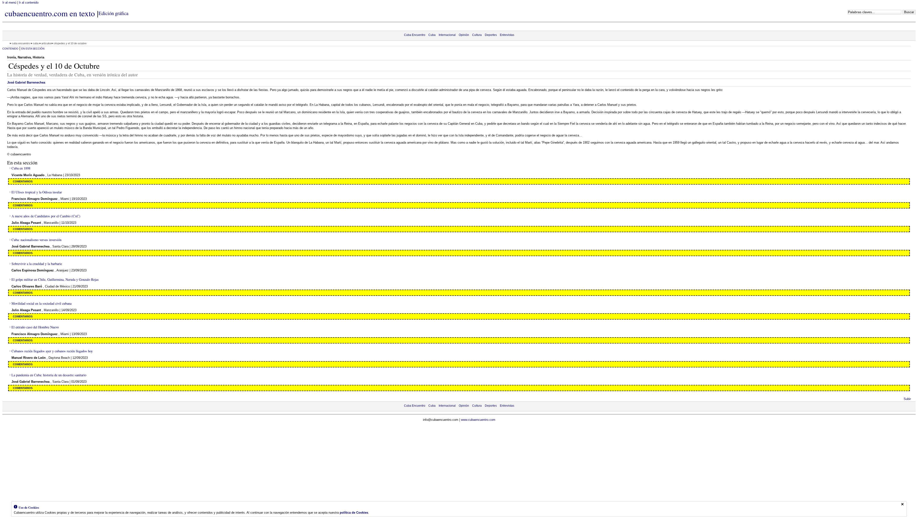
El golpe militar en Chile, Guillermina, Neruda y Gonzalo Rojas (55, 279)
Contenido (10, 48)
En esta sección (32, 48)
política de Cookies (354, 512)
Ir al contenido (28, 2)
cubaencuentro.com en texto (50, 13)
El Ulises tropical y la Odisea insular (36, 192)
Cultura (477, 35)
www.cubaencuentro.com (478, 419)
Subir (907, 399)
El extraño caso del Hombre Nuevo (35, 327)
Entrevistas (507, 35)
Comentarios (23, 181)
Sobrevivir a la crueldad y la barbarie (36, 263)
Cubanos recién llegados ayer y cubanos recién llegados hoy (52, 351)
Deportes (491, 35)
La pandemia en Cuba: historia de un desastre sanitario (48, 375)
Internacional (447, 35)
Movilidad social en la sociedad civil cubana (41, 303)
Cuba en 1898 (20, 168)
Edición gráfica (113, 13)
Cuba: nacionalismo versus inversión (36, 239)
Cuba (432, 35)
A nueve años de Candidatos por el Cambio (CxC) (45, 216)
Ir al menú (9, 2)
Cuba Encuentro (414, 35)
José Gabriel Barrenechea (26, 82)
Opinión (464, 35)
